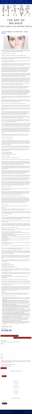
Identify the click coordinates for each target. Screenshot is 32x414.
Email (2, 356)
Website (2, 358)
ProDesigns (29, 411)
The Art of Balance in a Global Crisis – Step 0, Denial (9, 335)
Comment (2, 343)
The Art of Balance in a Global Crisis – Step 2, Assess (22, 337)
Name (2, 354)
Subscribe (4, 403)
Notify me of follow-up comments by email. (7, 364)
